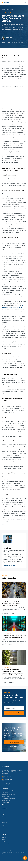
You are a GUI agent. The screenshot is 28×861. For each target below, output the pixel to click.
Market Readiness (5, 796)
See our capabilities (14, 746)
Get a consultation (14, 742)
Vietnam (3, 810)
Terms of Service (5, 843)
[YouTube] (9, 784)
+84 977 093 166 (8, 779)
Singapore (4, 816)
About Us (4, 837)
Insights (3, 9)
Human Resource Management (8, 798)
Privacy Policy (5, 841)
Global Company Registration (8, 790)
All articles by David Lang (9, 565)
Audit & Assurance (5, 802)
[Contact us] (25, 858)
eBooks (3, 830)
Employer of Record (6, 800)
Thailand (3, 814)
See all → (4, 804)
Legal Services (5, 792)
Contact (3, 839)
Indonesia (4, 812)
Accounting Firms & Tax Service (8, 794)
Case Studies (4, 827)
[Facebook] (3, 784)
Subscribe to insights (14, 712)
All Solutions (4, 829)
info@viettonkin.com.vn (15, 524)
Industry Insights (9, 9)
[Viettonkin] (5, 2)
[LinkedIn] (6, 784)
